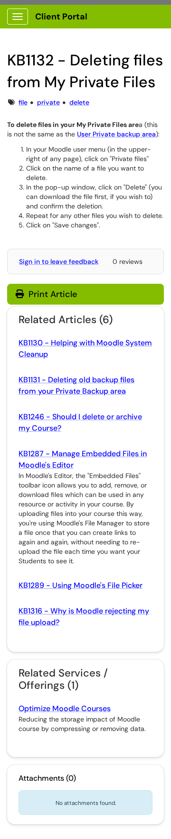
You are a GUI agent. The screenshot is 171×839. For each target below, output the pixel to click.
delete (79, 102)
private (48, 102)
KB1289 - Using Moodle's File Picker (80, 585)
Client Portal (61, 16)
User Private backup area (116, 134)
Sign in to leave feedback (58, 261)
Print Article (51, 294)
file (23, 102)
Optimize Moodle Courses (65, 708)
